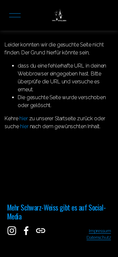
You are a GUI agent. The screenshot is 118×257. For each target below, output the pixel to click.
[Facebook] (26, 230)
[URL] (40, 230)
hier (23, 118)
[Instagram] (11, 230)
